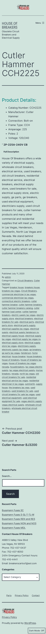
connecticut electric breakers (16, 301)
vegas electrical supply (13, 405)
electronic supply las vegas (15, 349)
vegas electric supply (31, 401)
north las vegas (27, 373)
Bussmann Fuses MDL (14, 527)
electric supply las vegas (23, 315)
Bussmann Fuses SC (13, 510)
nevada (15, 373)
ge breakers (35, 349)
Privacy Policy (9, 617)
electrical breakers (24, 318)
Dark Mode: (34, 630)
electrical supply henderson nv (24, 332)
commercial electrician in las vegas (19, 294)
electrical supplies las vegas (15, 328)
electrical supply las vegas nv (26, 339)
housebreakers (17, 367)
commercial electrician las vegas (17, 298)
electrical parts (26, 322)
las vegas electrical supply (22, 370)
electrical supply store (12, 342)
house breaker (19, 356)
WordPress (30, 623)
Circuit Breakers (25, 280)
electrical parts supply (24, 325)
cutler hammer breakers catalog (17, 308)
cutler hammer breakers (30, 304)
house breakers (34, 356)
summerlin (30, 384)
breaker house (17, 287)
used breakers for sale (22, 391)
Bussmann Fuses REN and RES (18, 519)
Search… (7, 476)
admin (8, 277)
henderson (26, 353)
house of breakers (10, 360)
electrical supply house (13, 335)
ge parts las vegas (11, 353)
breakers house (32, 287)
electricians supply (27, 346)
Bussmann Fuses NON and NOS (19, 523)
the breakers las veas (19, 387)
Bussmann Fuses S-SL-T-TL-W (18, 514)
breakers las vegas (11, 291)
